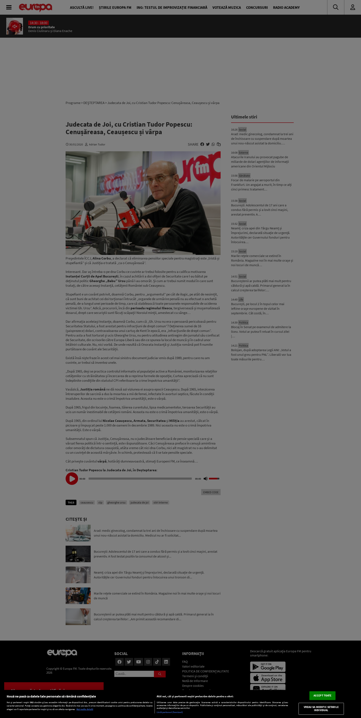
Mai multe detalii (84, 709)
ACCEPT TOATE (323, 695)
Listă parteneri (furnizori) (170, 712)
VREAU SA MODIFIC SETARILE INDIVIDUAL (321, 708)
